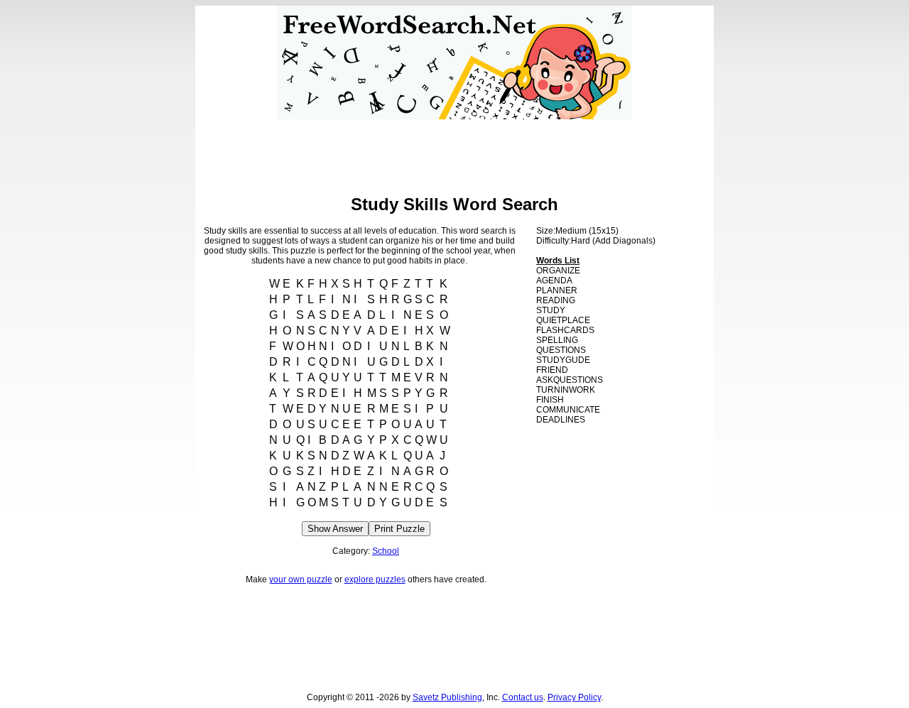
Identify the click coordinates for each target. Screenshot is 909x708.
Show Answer (335, 528)
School (385, 551)
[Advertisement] (454, 151)
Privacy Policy (574, 697)
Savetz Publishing (447, 697)
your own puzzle (300, 579)
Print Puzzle (399, 528)
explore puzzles (374, 579)
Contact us (522, 697)
